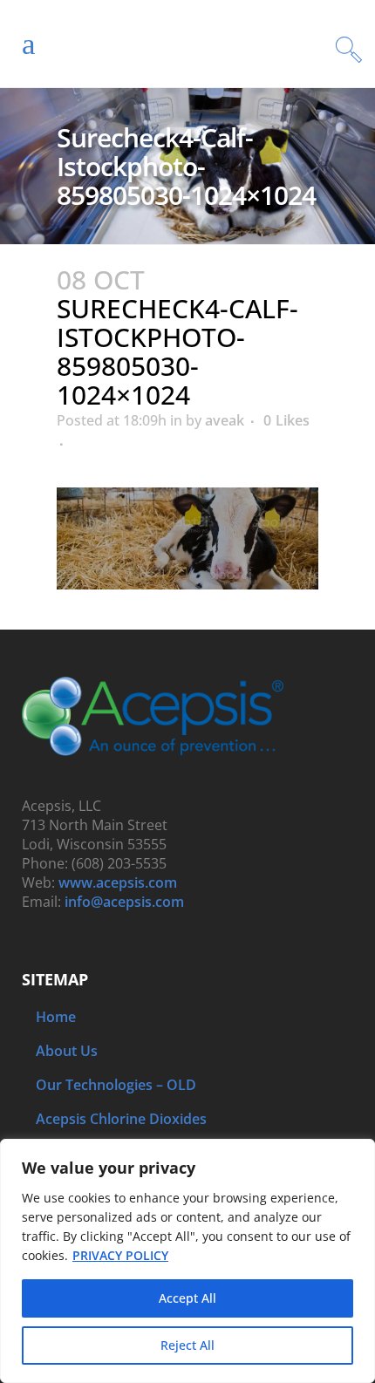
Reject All (187, 1345)
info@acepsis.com (124, 901)
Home (56, 1016)
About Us (67, 1050)
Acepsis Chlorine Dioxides (121, 1118)
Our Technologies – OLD (116, 1084)
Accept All (187, 1298)
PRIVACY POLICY (120, 1255)
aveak (224, 420)
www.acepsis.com (117, 882)
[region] (187, 1261)
